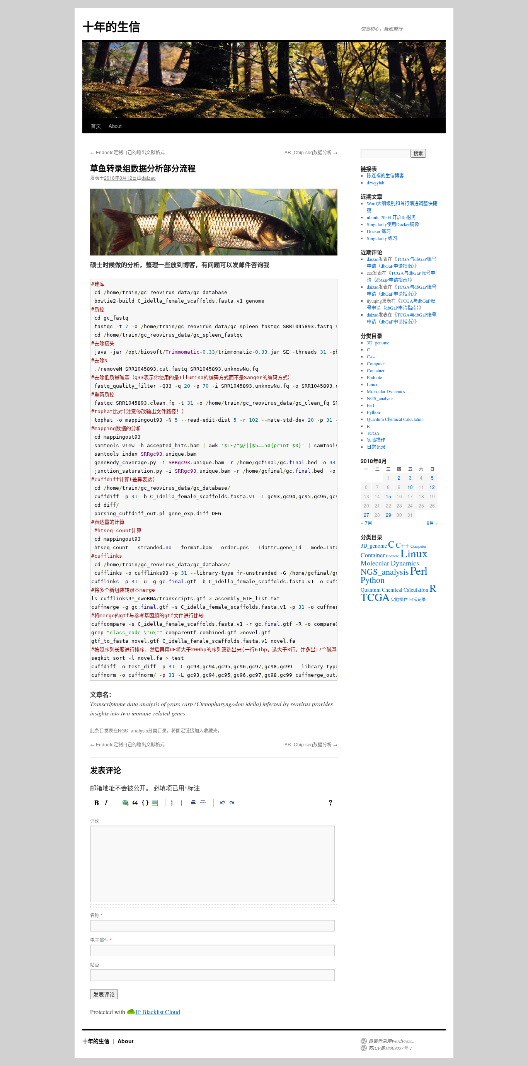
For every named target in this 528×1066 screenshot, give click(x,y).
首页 (96, 125)
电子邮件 (101, 940)
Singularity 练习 (382, 238)
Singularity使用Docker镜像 (393, 224)
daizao (148, 177)
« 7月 (366, 522)
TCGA (373, 433)
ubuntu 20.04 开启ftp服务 (391, 217)
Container (376, 370)
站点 (94, 964)
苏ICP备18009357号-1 (390, 1048)
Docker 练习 (379, 231)
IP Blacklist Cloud (157, 1012)
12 (432, 487)
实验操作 (376, 440)
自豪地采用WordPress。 (392, 1041)
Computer (376, 363)
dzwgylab (375, 182)
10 (410, 487)
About (115, 125)
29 (388, 514)
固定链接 (185, 730)
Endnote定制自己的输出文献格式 (127, 152)
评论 (94, 820)
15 (388, 496)
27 (366, 514)
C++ (371, 356)
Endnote (374, 377)
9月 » (432, 522)
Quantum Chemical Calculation (395, 419)
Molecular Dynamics (386, 391)
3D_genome (378, 342)
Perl (370, 405)
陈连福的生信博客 (387, 175)
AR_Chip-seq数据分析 (310, 152)
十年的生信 (111, 26)
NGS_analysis (133, 730)
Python (373, 412)
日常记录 (376, 447)
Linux (372, 384)
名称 (96, 915)
